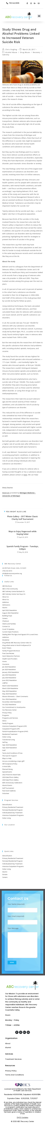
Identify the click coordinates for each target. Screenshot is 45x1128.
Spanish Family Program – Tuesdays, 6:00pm (23, 547)
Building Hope (7, 616)
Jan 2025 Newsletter (9, 669)
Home (4, 661)
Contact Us (6, 626)
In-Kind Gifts (6, 766)
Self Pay (5, 742)
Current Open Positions (10, 632)
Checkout (5, 621)
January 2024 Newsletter (10, 672)
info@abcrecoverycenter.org (12, 573)
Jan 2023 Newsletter (9, 667)
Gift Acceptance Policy (9, 764)
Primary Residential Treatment (12, 807)
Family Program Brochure (11, 651)
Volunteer (5, 793)
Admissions (6, 605)
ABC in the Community (10, 589)
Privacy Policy (7, 713)
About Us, (5, 599)
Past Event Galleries (9, 791)
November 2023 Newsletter (11, 702)
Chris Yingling (11, 49)
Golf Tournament (8, 788)
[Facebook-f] (27, 3)
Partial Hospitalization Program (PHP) (15, 731)
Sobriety (5, 55)
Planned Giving (7, 769)
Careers (5, 618)
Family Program (7, 723)
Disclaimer (5, 640)
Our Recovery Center (9, 710)
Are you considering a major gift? (13, 761)
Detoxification (7, 805)
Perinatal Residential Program (12, 810)
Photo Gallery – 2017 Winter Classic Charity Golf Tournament (22, 517)
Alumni (4, 607)
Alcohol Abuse (11, 52)
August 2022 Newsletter (10, 613)
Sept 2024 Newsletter (9, 748)
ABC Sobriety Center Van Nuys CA (13, 594)
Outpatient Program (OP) (11, 729)
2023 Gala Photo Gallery (10, 777)
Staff (4, 750)
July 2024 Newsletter (9, 678)
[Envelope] (38, 3)
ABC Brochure (7, 586)
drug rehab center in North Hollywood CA (16, 645)
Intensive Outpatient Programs (13, 815)
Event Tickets (6, 648)
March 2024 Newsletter (10, 688)
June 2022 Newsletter (9, 680)
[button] (39, 16)
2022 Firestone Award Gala (11, 775)
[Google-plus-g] (34, 3)
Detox (4, 721)
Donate (4, 874)
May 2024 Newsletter (9, 694)
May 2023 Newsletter (9, 691)
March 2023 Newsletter (10, 686)
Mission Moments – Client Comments (15, 696)
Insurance (5, 664)
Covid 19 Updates (8, 629)
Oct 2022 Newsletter (9, 704)
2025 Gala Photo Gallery (10, 780)
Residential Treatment (9, 734)
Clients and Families (9, 624)
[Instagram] (31, 3)
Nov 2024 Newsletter (9, 699)
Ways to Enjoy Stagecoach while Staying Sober (22, 532)
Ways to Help (6, 758)
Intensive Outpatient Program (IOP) (14, 726)
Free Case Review (8, 653)
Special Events (7, 772)
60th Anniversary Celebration (12, 783)
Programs (5, 715)
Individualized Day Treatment (12, 813)
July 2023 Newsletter (9, 675)
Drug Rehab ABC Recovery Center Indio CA (16, 643)
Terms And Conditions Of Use (12, 753)
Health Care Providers (9, 659)
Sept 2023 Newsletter (9, 745)
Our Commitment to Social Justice (13, 707)
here (25, 475)
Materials (6, 493)
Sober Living (6, 737)
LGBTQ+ (5, 683)
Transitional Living (8, 740)
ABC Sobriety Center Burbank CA (13, 591)
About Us (5, 597)
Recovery (36, 52)
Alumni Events (7, 785)
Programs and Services (10, 718)
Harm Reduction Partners (11, 656)
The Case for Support (9, 756)
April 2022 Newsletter (9, 610)
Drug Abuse (25, 52)
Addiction (5, 602)
